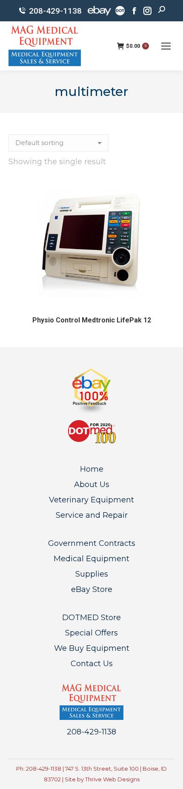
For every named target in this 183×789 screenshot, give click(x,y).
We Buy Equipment (91, 648)
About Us (91, 484)
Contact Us (92, 663)
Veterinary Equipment (91, 500)
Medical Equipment (91, 558)
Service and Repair (92, 515)
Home (91, 469)
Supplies (91, 574)
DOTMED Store (91, 617)
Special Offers (91, 633)
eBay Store (91, 589)
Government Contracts (91, 543)
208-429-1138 (55, 11)
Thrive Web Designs (112, 779)
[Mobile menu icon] (165, 46)
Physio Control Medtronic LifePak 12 (91, 320)
